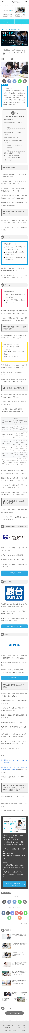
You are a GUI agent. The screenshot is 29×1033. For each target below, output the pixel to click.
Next (28, 12)
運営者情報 (7, 1028)
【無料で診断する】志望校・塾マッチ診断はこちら (14, 884)
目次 (16, 113)
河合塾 (8, 150)
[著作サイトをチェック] (3, 913)
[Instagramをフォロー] (12, 913)
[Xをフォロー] (8, 913)
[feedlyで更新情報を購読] (9, 918)
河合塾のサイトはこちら (14, 677)
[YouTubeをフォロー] (17, 913)
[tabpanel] (8, 12)
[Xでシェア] (4, 81)
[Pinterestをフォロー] (21, 913)
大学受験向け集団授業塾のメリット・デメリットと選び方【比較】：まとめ (13, 158)
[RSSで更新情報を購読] (20, 918)
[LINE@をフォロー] (26, 913)
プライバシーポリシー (7, 1025)
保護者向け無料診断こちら (21, 22)
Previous (1, 12)
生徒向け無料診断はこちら (7, 22)
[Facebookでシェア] (9, 81)
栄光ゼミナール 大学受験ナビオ (14, 145)
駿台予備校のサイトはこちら (14, 626)
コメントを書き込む (14, 1013)
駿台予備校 (9, 147)
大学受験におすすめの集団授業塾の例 (13, 141)
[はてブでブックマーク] (14, 81)
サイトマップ (21, 1025)
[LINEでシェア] (20, 81)
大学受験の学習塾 (7, 892)
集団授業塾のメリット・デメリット (13, 123)
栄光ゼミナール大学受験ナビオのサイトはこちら (14, 573)
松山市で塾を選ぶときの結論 (12, 153)
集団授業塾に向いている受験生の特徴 (13, 133)
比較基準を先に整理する (11, 137)
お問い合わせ (21, 1028)
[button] (25, 81)
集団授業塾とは (9, 119)
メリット (9, 127)
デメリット (9, 129)
